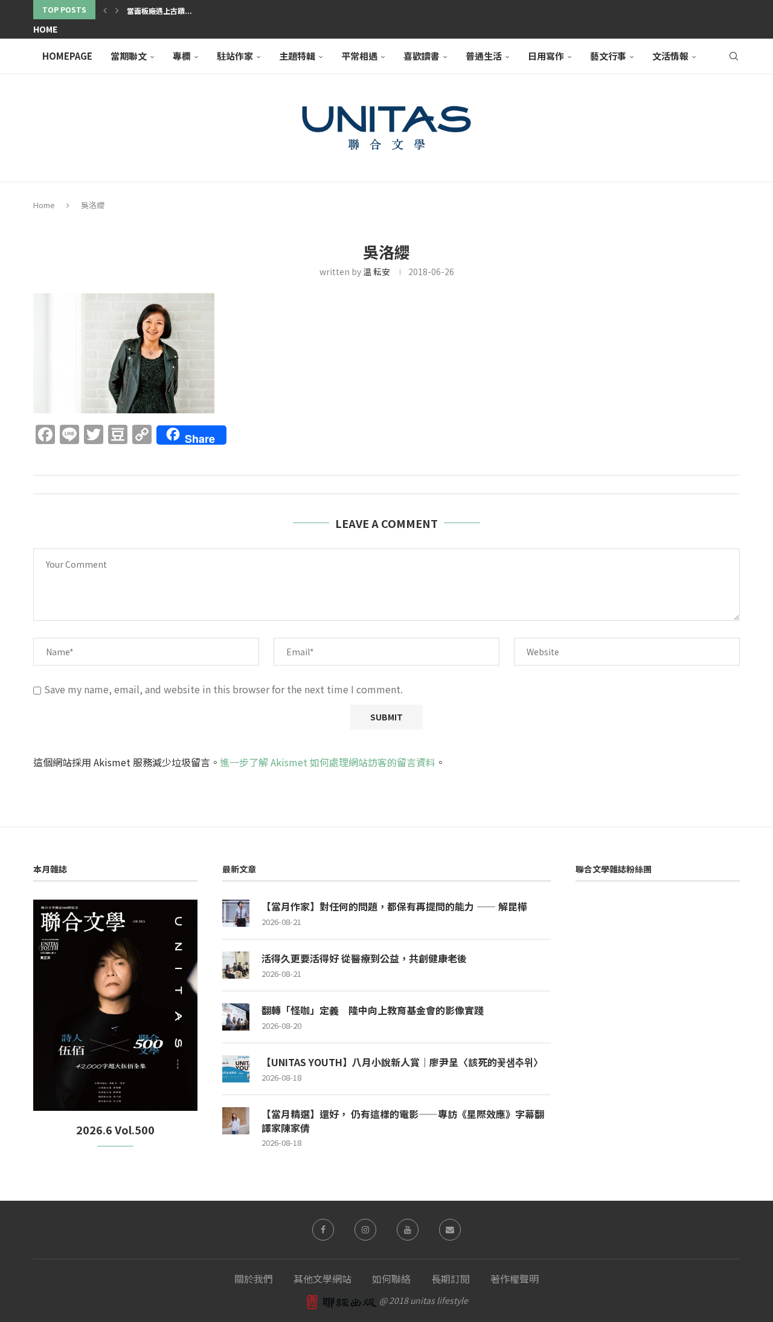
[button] (105, 9)
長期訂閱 (450, 1278)
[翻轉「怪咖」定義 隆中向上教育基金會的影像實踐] (235, 1017)
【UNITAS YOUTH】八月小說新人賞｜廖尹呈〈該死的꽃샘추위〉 (402, 1062)
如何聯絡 (391, 1278)
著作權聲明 (514, 1278)
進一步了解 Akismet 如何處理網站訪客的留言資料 (327, 762)
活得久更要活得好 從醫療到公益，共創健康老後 (364, 958)
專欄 (182, 55)
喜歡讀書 (421, 55)
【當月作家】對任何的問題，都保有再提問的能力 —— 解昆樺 (394, 906)
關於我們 (253, 1278)
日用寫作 (546, 55)
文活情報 (670, 55)
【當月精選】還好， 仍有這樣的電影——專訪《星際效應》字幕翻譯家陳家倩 (402, 1120)
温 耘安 (376, 271)
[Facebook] (323, 1230)
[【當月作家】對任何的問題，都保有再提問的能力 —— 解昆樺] (235, 913)
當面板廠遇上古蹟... (159, 10)
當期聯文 (129, 55)
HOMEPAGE (67, 55)
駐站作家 (235, 55)
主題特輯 (297, 55)
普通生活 (484, 55)
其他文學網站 (322, 1278)
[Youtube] (408, 1230)
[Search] (734, 56)
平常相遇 (359, 55)
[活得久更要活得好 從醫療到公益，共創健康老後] (235, 965)
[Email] (450, 1230)
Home (45, 29)
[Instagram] (365, 1230)
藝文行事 (608, 55)
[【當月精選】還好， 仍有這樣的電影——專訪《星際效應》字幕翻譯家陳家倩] (235, 1120)
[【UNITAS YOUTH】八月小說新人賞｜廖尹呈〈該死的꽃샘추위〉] (235, 1068)
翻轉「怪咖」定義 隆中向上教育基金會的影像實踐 (372, 1010)
